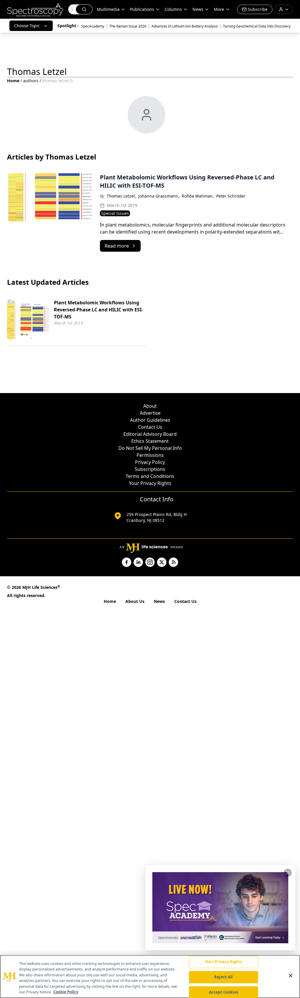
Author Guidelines (150, 420)
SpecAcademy (92, 26)
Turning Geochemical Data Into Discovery (257, 26)
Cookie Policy (65, 991)
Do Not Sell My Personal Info (150, 448)
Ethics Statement (150, 441)
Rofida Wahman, (198, 196)
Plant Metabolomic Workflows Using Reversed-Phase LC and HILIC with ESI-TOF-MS (98, 309)
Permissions (150, 455)
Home (13, 80)
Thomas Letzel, (121, 196)
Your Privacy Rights (150, 483)
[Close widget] (288, 873)
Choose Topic (27, 25)
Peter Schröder (231, 196)
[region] (150, 976)
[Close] (290, 975)
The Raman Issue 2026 (127, 26)
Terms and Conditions (150, 476)
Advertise (150, 413)
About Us (134, 601)
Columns (173, 9)
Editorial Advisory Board (150, 434)
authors (30, 80)
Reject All (223, 977)
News (159, 601)
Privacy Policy (150, 462)
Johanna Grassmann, (158, 196)
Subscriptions (150, 469)
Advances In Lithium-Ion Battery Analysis (184, 26)
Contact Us (150, 427)
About (150, 406)
